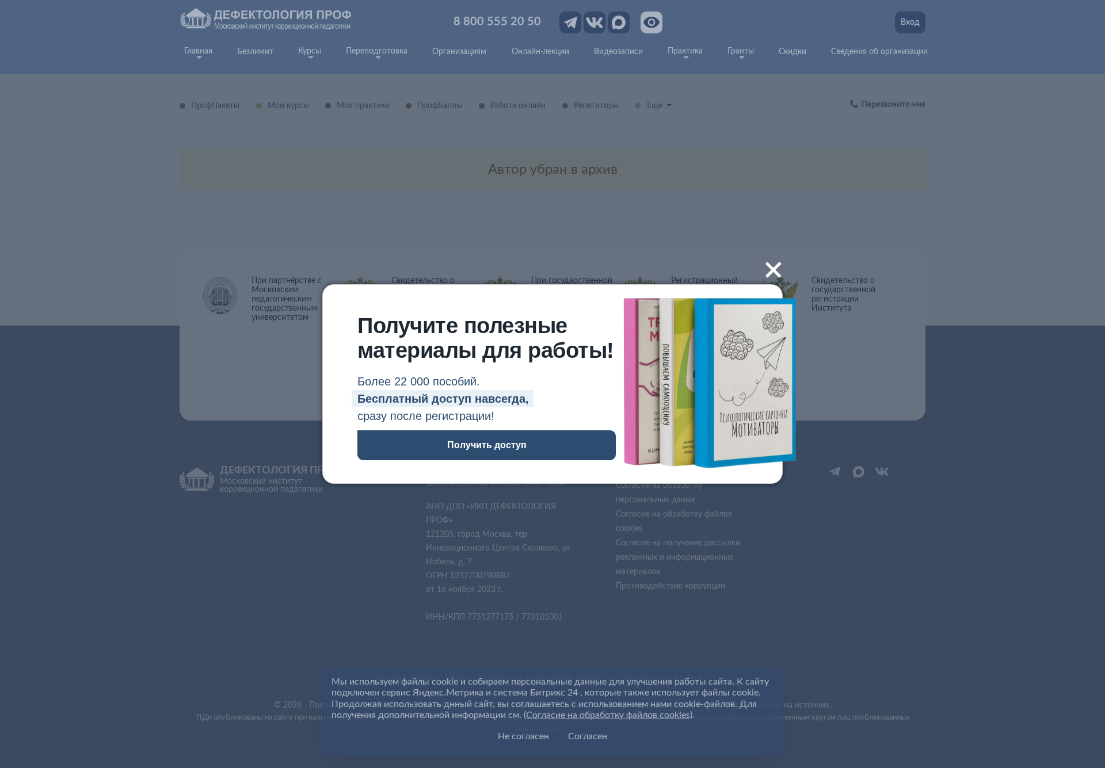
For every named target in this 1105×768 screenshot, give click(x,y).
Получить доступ (487, 445)
